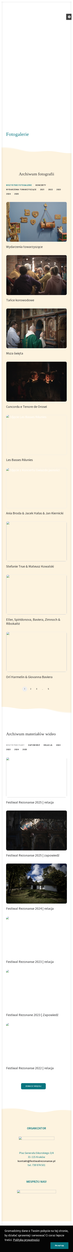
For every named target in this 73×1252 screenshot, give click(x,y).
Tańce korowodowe (20, 300)
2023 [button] (58, 189)
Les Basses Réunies (19, 460)
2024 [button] (8, 194)
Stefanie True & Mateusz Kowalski (30, 566)
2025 (24, 749)
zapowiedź (34, 745)
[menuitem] (19, 185)
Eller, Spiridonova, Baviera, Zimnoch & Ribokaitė (33, 622)
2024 (16, 749)
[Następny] (65, 690)
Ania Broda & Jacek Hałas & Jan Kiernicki (34, 513)
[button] (69, 17)
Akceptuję (59, 1245)
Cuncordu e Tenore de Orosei (26, 407)
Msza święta (14, 353)
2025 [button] (16, 194)
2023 (8, 749)
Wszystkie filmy (15, 745)
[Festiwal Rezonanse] (9, 8)
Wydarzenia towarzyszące (24, 247)
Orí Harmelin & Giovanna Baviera (29, 677)
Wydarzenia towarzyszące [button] (21, 189)
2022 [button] (50, 189)
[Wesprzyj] (36, 1199)
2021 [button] (42, 189)
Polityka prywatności (26, 1240)
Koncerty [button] (40, 185)
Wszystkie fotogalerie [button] (19, 185)
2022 (58, 745)
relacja (48, 745)
